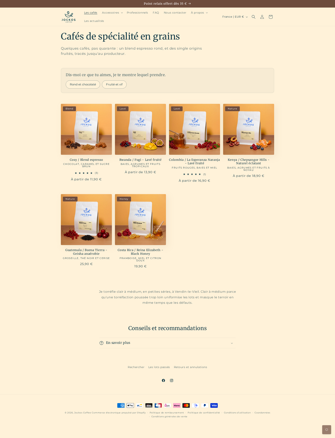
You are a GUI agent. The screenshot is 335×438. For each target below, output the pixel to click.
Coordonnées (262, 412)
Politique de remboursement (167, 412)
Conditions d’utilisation (237, 412)
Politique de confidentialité (204, 412)
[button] (112, 13)
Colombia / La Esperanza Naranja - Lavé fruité (194, 161)
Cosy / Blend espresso (86, 160)
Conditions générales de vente (169, 416)
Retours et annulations (190, 367)
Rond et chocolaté (83, 84)
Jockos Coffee (82, 412)
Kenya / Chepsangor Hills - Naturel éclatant (249, 161)
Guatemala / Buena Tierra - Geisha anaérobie (86, 252)
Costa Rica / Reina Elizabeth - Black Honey (140, 252)
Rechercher (136, 367)
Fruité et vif (114, 84)
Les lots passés (159, 367)
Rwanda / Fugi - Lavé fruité (140, 160)
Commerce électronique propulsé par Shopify (119, 412)
